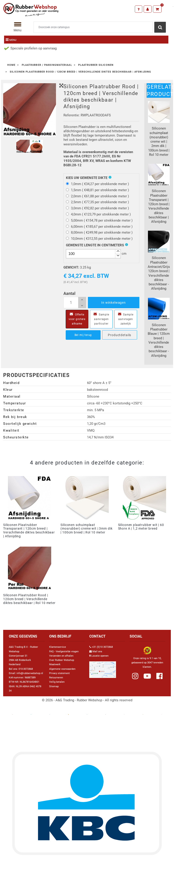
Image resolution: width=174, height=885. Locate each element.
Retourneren (56, 677)
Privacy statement (59, 673)
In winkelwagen (113, 302)
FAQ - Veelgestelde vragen (64, 651)
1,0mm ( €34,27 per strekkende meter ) (100, 184)
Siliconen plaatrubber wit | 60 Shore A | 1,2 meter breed (141, 527)
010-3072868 (26, 668)
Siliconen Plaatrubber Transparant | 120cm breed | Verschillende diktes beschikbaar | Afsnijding (29, 530)
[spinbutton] (93, 253)
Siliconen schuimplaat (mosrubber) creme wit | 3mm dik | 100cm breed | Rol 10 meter (86, 528)
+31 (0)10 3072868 (102, 646)
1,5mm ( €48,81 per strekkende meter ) (100, 190)
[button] (118, 251)
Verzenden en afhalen (61, 655)
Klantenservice (57, 646)
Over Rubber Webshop (61, 660)
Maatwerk (54, 664)
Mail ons (97, 651)
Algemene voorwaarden (62, 668)
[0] (157, 9)
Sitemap (54, 686)
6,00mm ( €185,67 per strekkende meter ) (102, 227)
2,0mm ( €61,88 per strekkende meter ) (100, 196)
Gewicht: (71, 267)
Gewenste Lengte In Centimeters (95, 245)
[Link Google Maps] (102, 667)
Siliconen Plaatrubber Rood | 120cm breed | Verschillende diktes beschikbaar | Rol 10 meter (29, 599)
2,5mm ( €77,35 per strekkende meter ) (100, 202)
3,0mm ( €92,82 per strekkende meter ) (100, 208)
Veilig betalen (57, 681)
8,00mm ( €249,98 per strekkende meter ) (102, 232)
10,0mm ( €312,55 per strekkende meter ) (102, 239)
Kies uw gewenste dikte (86, 178)
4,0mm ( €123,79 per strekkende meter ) (101, 214)
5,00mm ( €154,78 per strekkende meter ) (102, 220)
